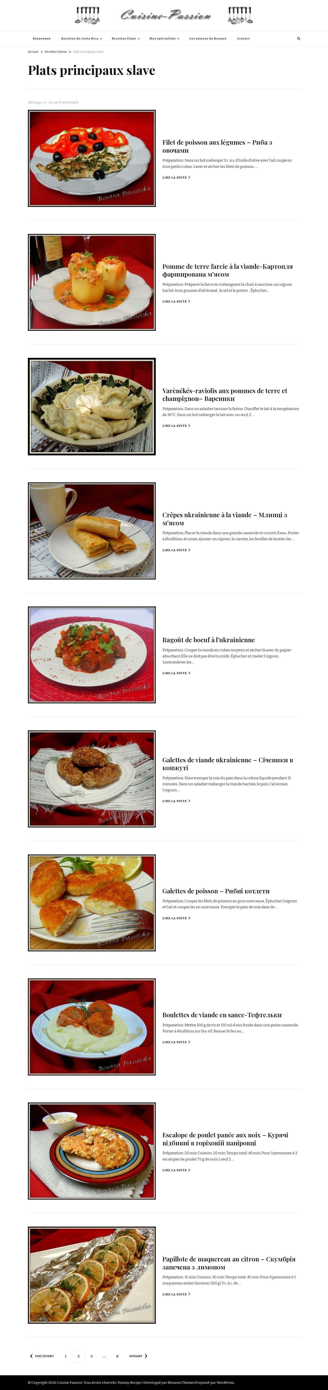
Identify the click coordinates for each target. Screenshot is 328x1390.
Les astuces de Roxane (207, 38)
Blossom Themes (181, 1383)
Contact (243, 38)
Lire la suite (174, 177)
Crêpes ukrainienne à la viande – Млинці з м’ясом (224, 518)
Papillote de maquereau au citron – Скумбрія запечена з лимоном (229, 1263)
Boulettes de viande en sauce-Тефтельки (222, 1014)
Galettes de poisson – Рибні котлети (216, 890)
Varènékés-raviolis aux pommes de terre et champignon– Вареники (224, 394)
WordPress (225, 1383)
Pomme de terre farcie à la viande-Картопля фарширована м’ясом (227, 270)
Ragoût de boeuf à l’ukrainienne (208, 639)
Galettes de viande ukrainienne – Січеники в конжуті (227, 763)
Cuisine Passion (69, 1383)
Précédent (44, 1356)
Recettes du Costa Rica (79, 38)
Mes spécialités (162, 38)
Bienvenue (42, 38)
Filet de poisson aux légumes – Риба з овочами (217, 146)
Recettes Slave (124, 38)
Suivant (135, 1356)
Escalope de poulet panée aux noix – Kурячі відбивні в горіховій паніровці (225, 1138)
